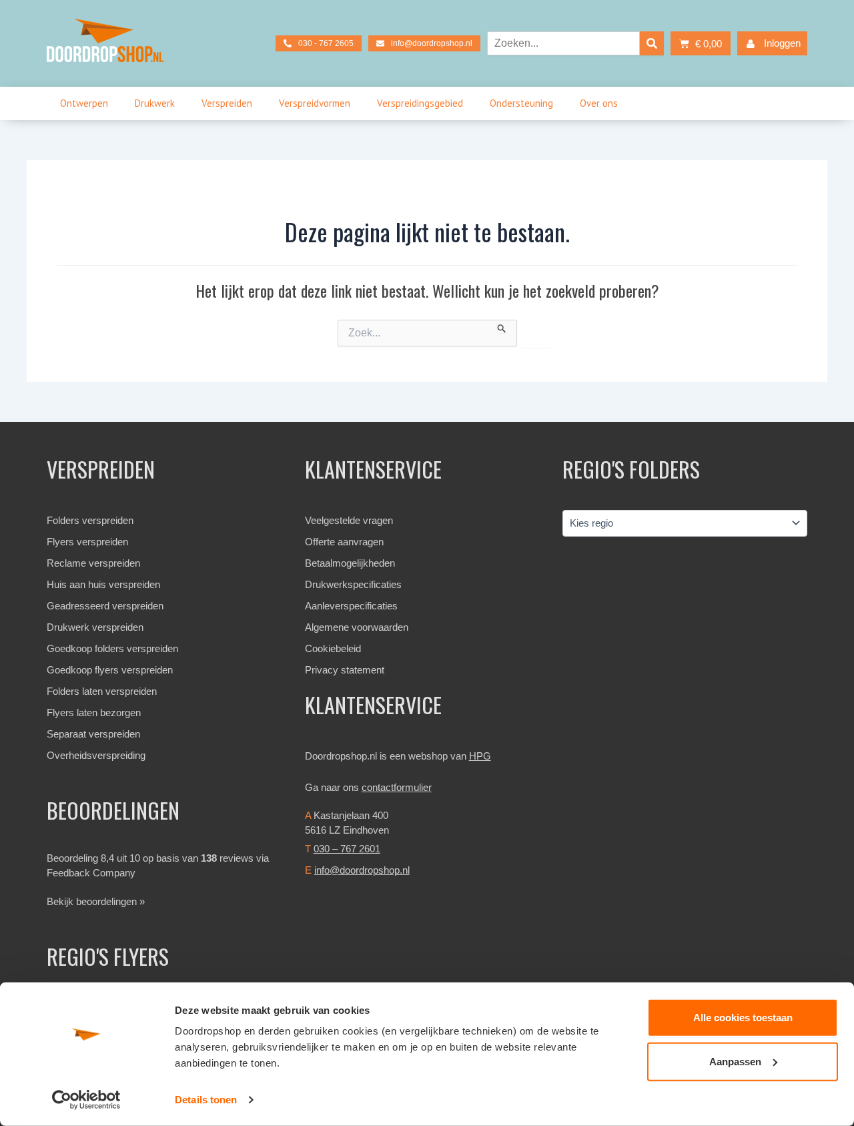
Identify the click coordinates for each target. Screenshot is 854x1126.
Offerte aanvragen (344, 541)
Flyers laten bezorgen (94, 712)
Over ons (599, 103)
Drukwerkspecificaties (353, 584)
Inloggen (782, 43)
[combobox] (563, 43)
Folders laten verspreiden (102, 691)
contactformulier (397, 787)
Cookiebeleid (333, 648)
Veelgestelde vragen (349, 520)
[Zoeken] (652, 43)
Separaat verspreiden (93, 734)
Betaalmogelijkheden (350, 563)
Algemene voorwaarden (356, 627)
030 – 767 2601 (347, 848)
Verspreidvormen (314, 103)
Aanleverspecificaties (351, 605)
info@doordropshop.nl (362, 870)
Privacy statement (344, 669)
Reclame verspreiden (93, 563)
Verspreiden (226, 103)
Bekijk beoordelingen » (96, 901)
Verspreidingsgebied (420, 103)
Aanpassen (735, 1061)
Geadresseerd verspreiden (105, 605)
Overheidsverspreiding (96, 755)
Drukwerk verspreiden (95, 627)
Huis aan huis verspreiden (103, 584)
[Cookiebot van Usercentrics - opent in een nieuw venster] (86, 1100)
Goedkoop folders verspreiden (112, 648)
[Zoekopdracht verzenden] (502, 326)
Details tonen (206, 1099)
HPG (480, 756)
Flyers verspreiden (87, 541)
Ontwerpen (84, 103)
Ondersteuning (521, 103)
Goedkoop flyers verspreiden (110, 669)
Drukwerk (155, 103)
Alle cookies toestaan (743, 1017)
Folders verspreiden (90, 520)
